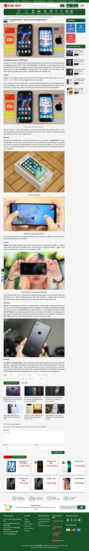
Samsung (27, 521)
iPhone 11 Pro (51, 478)
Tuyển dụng (51, 1)
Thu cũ (56, 13)
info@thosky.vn (12, 534)
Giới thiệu (16, 1)
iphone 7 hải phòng (42, 375)
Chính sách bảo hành (39, 1)
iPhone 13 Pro (79, 461)
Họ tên (6, 445)
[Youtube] (79, 520)
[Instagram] (75, 520)
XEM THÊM (24, 383)
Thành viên (71, 29)
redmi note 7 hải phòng (28, 378)
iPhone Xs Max (79, 478)
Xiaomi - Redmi (29, 524)
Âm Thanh (50, 13)
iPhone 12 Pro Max (51, 462)
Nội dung (6, 430)
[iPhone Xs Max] (66, 484)
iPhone (27, 519)
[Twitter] (67, 520)
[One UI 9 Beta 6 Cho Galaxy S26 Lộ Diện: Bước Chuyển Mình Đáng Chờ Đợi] (54, 409)
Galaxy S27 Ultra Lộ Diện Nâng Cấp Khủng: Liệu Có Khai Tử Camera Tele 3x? (53, 399)
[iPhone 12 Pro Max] (39, 466)
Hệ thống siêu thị (26, 1)
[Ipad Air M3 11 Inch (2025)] (11, 466)
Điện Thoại (18, 13)
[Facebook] (71, 520)
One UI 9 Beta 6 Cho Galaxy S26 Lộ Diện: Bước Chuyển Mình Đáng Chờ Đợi (54, 417)
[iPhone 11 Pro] (39, 484)
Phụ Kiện (45, 13)
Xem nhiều (71, 20)
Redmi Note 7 (34, 65)
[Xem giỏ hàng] (81, 5)
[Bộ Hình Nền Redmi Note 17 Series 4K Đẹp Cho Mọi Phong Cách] (13, 409)
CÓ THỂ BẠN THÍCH (18, 457)
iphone (11, 375)
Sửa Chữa (61, 13)
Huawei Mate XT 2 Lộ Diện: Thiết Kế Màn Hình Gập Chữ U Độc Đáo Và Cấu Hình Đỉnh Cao (13, 399)
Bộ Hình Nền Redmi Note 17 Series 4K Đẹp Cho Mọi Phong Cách (12, 417)
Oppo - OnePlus (29, 528)
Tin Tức (67, 13)
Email (37, 445)
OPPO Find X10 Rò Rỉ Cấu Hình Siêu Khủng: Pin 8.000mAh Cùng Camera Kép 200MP (34, 399)
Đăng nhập (72, 1)
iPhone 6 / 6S (8, 80)
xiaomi (41, 378)
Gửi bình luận (58, 452)
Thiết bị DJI (39, 13)
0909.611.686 (14, 531)
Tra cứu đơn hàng (61, 1)
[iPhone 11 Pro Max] (11, 484)
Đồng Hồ (33, 13)
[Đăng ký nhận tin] (81, 507)
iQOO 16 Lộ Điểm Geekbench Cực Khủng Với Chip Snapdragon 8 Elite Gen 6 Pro (34, 417)
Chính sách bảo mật (44, 525)
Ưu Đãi (71, 13)
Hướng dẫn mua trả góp (43, 522)
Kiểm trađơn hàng (74, 5)
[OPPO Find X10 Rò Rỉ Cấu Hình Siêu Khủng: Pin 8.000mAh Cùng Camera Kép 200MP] (34, 391)
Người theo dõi (81, 29)
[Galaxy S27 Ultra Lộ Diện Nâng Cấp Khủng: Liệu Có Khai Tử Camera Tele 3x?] (54, 391)
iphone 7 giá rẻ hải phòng (25, 375)
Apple (26, 63)
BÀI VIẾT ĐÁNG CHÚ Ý (74, 46)
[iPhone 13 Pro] (66, 466)
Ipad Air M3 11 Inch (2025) (23, 462)
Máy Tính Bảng (26, 13)
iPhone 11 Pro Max (23, 479)
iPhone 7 (7, 63)
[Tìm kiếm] (62, 5)
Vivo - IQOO (28, 526)
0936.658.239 (56, 542)
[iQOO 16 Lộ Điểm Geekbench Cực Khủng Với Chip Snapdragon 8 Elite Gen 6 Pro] (34, 409)
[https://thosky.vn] (17, 6)
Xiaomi (44, 132)
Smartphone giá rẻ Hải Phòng (16, 60)
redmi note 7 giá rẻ (11, 378)
